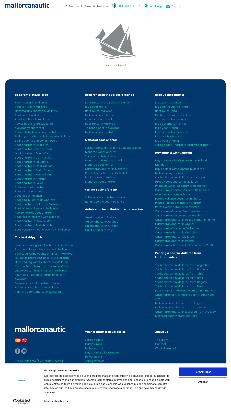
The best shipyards (28, 237)
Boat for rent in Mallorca (31, 107)
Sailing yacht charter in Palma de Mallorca (43, 136)
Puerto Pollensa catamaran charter (179, 199)
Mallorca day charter (169, 173)
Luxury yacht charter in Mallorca (176, 182)
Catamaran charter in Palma (174, 241)
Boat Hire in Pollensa (28, 196)
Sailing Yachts (94, 340)
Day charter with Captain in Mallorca (179, 169)
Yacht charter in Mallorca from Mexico (180, 286)
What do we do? (166, 348)
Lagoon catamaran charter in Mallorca (41, 271)
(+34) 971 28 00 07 (129, 6)
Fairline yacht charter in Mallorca (37, 287)
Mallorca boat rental (99, 132)
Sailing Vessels (94, 361)
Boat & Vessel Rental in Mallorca (36, 208)
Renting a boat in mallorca (32, 119)
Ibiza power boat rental (170, 119)
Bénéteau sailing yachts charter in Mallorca (44, 254)
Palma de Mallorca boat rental (35, 132)
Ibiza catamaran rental (170, 124)
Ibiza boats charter (168, 136)
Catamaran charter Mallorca (174, 237)
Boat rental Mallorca (98, 111)
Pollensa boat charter (29, 187)
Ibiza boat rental (96, 107)
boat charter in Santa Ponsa (33, 153)
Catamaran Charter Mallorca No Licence (182, 190)
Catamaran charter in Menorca (106, 169)
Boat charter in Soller (29, 183)
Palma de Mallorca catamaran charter (181, 186)
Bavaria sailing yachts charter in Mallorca (42, 249)
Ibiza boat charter (167, 141)
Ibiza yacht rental (166, 128)
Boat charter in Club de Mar (33, 221)
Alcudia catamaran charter (173, 194)
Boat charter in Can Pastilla (33, 158)
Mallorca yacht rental (29, 128)
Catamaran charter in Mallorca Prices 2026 (184, 245)
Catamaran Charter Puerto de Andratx (181, 211)
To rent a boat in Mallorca (102, 128)
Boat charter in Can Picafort (33, 149)
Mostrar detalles (54, 401)
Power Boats (93, 357)
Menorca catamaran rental (103, 160)
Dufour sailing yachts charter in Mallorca (42, 258)
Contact (177, 6)
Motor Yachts (94, 348)
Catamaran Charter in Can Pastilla (178, 215)
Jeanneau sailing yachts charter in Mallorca (44, 245)
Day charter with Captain (173, 153)
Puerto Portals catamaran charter (178, 203)
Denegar (203, 381)
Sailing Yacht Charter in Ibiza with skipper (182, 145)
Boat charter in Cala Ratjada (34, 166)
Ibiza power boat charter (172, 132)
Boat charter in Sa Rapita (31, 162)
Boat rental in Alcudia (29, 191)
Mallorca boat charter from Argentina (180, 307)
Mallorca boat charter (100, 115)
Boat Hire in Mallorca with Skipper (37, 217)
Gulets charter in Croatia (101, 222)
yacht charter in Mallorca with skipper (180, 177)
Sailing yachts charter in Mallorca (107, 197)
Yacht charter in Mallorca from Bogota (181, 282)
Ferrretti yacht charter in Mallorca (38, 292)
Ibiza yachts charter (169, 95)
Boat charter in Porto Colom (34, 170)
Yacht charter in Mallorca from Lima (179, 278)
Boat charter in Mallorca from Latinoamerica (185, 290)
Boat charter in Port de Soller (34, 225)
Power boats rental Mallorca (34, 124)
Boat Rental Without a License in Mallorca (42, 230)
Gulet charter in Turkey (100, 217)
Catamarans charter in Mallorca (36, 111)
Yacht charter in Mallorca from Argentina (182, 265)
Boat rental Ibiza (166, 111)
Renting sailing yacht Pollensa (104, 202)
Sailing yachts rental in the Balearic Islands (113, 148)
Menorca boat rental (99, 165)
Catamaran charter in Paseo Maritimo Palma (185, 220)
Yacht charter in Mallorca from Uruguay (181, 269)
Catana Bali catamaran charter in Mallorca (43, 266)
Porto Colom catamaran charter (177, 207)
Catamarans (93, 344)
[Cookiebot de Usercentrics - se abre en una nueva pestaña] (22, 401)
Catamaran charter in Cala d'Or (176, 232)
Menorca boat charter (101, 140)
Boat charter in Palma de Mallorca (38, 204)
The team (161, 340)
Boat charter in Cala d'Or (31, 145)
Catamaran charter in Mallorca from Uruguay (185, 312)
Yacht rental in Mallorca (31, 102)
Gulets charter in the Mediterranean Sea (114, 209)
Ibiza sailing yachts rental (172, 107)
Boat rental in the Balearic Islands (109, 95)
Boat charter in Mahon (100, 177)
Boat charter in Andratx (30, 179)
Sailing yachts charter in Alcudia (36, 141)
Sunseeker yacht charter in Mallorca (39, 283)
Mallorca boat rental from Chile (176, 316)
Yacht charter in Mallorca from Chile (179, 274)
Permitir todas (202, 371)
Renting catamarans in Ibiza (173, 115)
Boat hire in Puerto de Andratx (35, 200)
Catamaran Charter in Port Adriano (178, 228)
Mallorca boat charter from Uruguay (179, 303)
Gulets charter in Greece (101, 226)
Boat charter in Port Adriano (33, 174)
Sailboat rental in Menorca (102, 156)
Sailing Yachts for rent (101, 190)
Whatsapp (156, 6)
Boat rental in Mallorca (31, 95)
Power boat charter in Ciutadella (107, 173)
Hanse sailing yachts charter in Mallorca (41, 262)
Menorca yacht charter (101, 152)
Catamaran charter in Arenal (174, 224)
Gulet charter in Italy (99, 230)
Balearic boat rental (98, 119)
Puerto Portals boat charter (33, 213)
